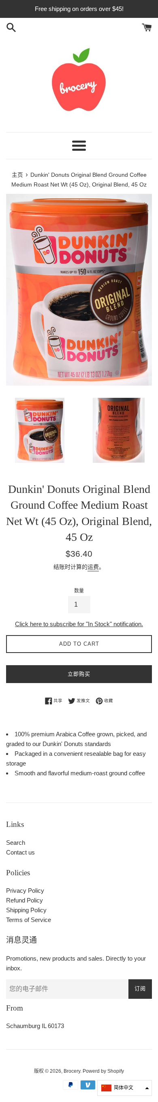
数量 (79, 591)
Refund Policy (24, 900)
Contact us (20, 852)
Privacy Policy (25, 890)
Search (15, 842)
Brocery (72, 1071)
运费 (93, 567)
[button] (124, 1088)
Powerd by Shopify (103, 1071)
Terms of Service (28, 919)
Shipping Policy (26, 910)
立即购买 (79, 674)
